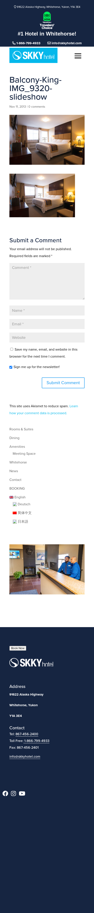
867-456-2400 (27, 734)
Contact (15, 480)
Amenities (17, 447)
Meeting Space (24, 453)
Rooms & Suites (21, 429)
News (13, 471)
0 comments (36, 107)
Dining (14, 438)
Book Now (17, 648)
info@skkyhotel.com (66, 43)
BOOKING (17, 488)
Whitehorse (18, 462)
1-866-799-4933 (36, 741)
